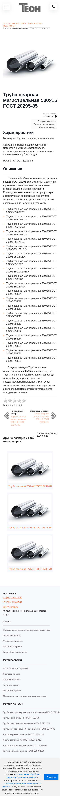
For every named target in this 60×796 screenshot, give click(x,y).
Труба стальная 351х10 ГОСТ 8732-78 (30, 569)
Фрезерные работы (13, 641)
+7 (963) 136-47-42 (12, 602)
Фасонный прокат (12, 690)
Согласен (51, 777)
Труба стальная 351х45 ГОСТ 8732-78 (30, 486)
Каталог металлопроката (15, 668)
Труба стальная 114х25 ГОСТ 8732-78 (30, 527)
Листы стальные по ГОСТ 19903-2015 (22, 740)
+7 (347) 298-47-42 (12, 597)
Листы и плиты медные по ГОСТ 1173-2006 (25, 745)
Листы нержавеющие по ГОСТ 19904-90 (23, 734)
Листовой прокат (11, 674)
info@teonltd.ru (10, 607)
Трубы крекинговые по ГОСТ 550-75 (21, 718)
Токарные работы (12, 635)
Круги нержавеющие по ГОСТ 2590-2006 (23, 751)
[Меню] (6, 7)
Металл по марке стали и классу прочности (25, 696)
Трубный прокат (11, 685)
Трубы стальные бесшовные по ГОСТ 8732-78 (26, 723)
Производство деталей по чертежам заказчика (26, 630)
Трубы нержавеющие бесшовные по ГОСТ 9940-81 (29, 729)
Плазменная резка (12, 646)
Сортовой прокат (11, 679)
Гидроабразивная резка (15, 652)
